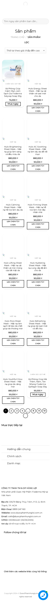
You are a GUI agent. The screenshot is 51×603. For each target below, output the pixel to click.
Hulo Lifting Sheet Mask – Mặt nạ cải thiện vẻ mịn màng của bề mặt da (12, 267)
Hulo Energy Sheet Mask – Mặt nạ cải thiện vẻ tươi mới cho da (37, 92)
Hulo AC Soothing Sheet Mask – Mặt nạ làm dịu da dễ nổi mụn (37, 150)
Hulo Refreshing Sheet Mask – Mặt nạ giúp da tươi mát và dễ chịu (37, 325)
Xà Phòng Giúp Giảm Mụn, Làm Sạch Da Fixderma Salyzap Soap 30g (13, 92)
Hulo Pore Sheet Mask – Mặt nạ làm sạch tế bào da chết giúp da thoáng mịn (13, 325)
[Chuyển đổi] (4, 450)
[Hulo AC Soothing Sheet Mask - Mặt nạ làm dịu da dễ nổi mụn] (38, 129)
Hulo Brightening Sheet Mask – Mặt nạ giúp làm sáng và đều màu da (13, 150)
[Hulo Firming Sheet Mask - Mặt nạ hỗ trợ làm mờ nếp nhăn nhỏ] (38, 187)
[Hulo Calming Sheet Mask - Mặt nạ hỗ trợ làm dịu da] (13, 187)
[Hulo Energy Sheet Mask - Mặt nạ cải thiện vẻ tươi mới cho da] (38, 71)
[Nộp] (45, 21)
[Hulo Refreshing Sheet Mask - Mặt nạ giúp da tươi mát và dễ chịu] (38, 303)
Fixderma (37, 492)
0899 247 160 (18, 509)
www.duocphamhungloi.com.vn (26, 513)
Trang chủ (17, 37)
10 (44, 410)
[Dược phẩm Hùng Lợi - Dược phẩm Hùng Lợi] (25, 13)
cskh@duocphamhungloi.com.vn (24, 516)
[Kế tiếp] (25, 415)
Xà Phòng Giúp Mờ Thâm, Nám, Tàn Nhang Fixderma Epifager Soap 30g (37, 383)
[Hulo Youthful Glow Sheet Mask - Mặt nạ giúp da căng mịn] (13, 361)
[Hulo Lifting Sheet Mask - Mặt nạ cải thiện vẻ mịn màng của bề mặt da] (13, 245)
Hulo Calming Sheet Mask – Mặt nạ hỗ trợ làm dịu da (13, 207)
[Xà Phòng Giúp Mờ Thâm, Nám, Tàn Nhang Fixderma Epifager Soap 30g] (38, 361)
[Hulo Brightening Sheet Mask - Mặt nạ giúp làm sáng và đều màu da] (13, 129)
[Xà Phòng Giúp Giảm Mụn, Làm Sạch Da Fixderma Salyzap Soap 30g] (13, 71)
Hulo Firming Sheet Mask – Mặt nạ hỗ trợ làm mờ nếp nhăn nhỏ (37, 208)
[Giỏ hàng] (47, 13)
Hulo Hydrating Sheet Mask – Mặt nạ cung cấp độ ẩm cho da (37, 267)
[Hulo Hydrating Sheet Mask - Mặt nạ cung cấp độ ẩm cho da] (38, 245)
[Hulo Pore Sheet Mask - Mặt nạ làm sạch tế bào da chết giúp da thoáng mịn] (13, 303)
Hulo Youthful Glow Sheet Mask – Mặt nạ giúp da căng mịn (12, 383)
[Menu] (4, 12)
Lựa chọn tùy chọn (38, 109)
